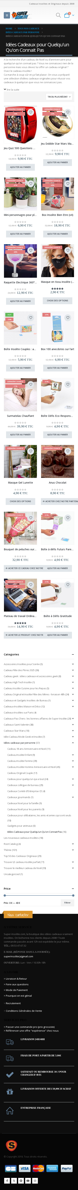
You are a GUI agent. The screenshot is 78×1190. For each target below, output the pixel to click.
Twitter (14, 1181)
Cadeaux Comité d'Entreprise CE (24, 791)
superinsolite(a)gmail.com (18, 956)
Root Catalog (10, 844)
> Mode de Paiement (16, 990)
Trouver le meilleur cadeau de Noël (23, 868)
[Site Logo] (21, 15)
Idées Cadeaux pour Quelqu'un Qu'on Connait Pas (34, 831)
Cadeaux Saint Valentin (16, 724)
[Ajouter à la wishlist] (30, 112)
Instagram (35, 1181)
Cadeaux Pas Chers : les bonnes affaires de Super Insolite (35, 718)
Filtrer (67, 902)
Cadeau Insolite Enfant (19, 755)
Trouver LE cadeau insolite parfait (22, 862)
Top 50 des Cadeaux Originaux (20, 856)
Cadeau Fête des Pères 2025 (19, 670)
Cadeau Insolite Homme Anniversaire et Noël (31, 767)
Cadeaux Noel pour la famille (23, 803)
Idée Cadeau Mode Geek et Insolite (23, 736)
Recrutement (13, 1003)
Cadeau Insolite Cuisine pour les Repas (25, 688)
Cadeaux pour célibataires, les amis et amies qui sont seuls (39, 815)
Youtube (28, 1181)
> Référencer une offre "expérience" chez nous (31, 1030)
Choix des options (57, 300)
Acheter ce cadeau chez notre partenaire (31, 568)
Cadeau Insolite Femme (20, 761)
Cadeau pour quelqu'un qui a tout (25, 779)
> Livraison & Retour (15, 978)
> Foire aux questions (16, 984)
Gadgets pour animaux (19, 825)
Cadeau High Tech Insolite (18, 682)
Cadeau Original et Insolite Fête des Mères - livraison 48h (34, 694)
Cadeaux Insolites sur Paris (18, 712)
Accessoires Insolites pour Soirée (22, 664)
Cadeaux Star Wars (14, 730)
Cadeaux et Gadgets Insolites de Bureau (26, 700)
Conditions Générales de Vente (23, 1010)
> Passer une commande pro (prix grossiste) (29, 1027)
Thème (7, 850)
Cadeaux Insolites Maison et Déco (22, 706)
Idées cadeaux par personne (19, 742)
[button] (7, 15)
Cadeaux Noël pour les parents (24, 809)
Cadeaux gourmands (18, 797)
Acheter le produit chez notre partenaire (32, 634)
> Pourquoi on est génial (18, 995)
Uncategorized (12, 874)
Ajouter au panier (20, 167)
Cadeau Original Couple (20, 773)
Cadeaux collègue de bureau (23, 785)
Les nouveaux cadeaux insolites (21, 838)
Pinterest (21, 1181)
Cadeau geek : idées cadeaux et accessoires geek (31, 676)
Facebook (7, 1181)
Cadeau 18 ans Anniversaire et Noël (26, 748)
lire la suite (13, 89)
